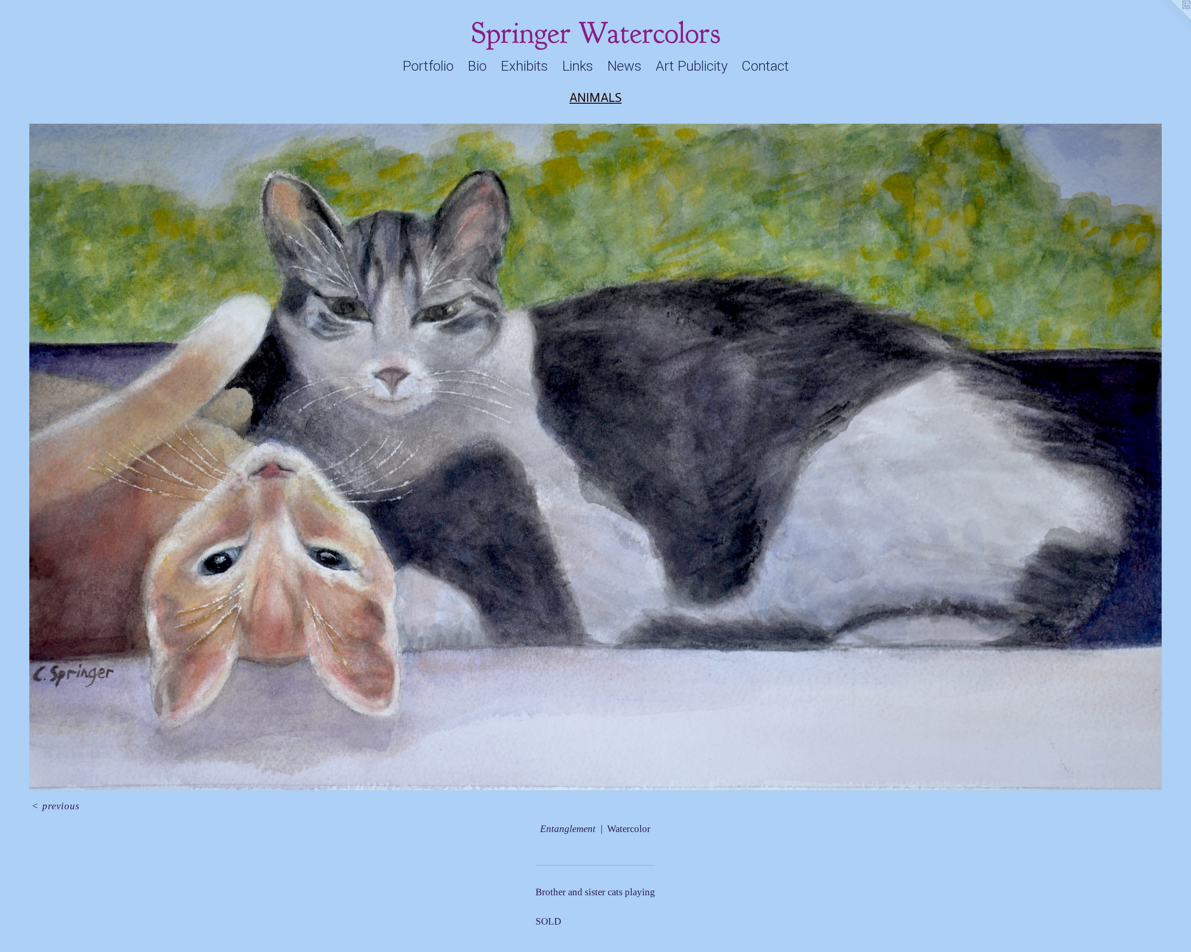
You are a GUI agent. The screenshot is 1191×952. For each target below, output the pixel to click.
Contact (765, 66)
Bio (477, 66)
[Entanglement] (595, 457)
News (624, 66)
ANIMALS (595, 97)
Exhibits (524, 66)
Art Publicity (692, 66)
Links (577, 66)
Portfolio (428, 66)
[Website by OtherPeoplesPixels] (1172, 18)
